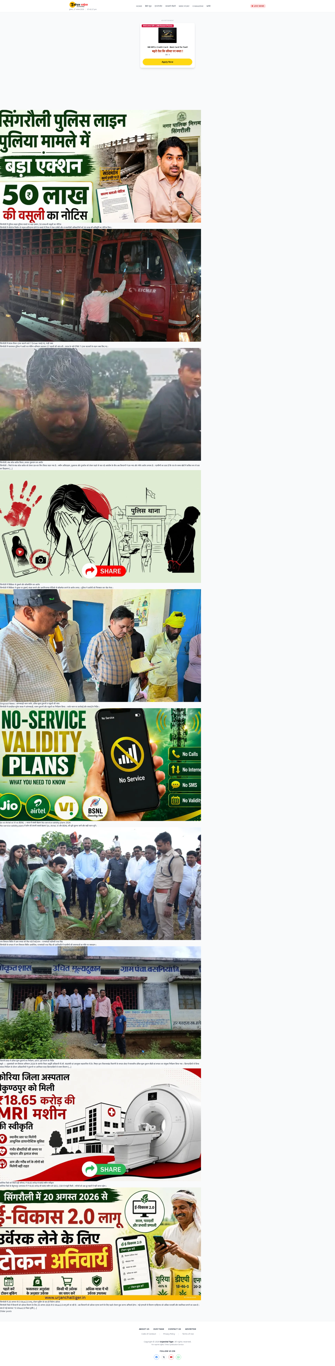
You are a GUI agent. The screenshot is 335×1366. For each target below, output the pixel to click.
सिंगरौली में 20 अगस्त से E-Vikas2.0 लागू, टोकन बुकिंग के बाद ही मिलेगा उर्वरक (30, 1301)
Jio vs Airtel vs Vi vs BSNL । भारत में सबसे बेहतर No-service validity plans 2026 (35, 822)
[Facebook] (156, 1357)
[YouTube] (171, 1357)
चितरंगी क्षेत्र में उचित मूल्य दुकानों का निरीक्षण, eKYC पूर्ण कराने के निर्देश (27, 1060)
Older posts (6, 1311)
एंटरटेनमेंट (158, 6)
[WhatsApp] (178, 1357)
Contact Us (174, 1329)
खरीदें (208, 6)
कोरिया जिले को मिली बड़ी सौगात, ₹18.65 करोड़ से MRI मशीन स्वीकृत (27, 1182)
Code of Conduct (148, 1334)
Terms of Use (188, 1334)
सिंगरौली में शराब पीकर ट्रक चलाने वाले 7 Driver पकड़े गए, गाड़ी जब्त (26, 343)
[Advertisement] (167, 87)
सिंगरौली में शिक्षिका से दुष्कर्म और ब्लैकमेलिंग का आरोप (20, 584)
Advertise (190, 1329)
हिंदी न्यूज (148, 6)
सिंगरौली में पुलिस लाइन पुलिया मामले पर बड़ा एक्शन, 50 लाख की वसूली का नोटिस (30, 224)
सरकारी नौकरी (170, 6)
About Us (144, 1329)
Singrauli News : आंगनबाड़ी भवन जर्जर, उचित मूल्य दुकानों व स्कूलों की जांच (29, 703)
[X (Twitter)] (163, 1357)
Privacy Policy (169, 1334)
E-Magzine (198, 6)
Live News (259, 6)
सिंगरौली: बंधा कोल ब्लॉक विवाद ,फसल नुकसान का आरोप (21, 462)
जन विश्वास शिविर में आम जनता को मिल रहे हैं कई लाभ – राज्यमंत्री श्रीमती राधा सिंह (31, 941)
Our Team (158, 1329)
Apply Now (167, 61)
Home (139, 6)
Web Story (184, 6)
